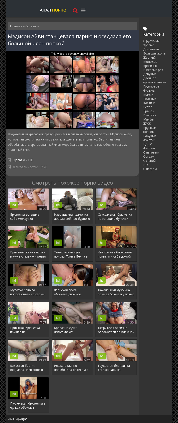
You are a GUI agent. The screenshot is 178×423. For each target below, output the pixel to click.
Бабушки (149, 136)
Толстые (149, 99)
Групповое (151, 86)
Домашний (151, 49)
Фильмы (149, 90)
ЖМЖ (147, 123)
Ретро (147, 107)
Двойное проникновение (154, 80)
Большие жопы (154, 53)
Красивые (150, 66)
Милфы (148, 119)
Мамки (148, 95)
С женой (149, 161)
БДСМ (147, 144)
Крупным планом (149, 130)
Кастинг (149, 103)
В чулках (149, 115)
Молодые (150, 61)
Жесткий (149, 57)
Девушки (149, 74)
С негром (150, 169)
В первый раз (153, 70)
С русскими (151, 41)
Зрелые (148, 45)
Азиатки (149, 140)
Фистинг (149, 148)
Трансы (148, 111)
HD (30, 160)
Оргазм (19, 160)
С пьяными (151, 152)
